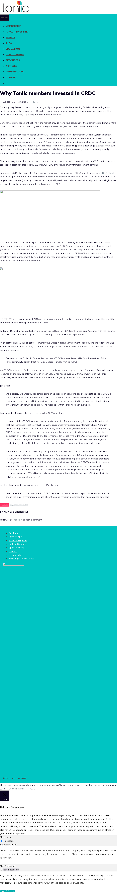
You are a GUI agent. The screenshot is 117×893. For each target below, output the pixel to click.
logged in (17, 519)
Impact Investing (17, 31)
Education (13, 48)
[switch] (1, 869)
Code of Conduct (17, 543)
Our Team (13, 533)
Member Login (15, 71)
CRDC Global (107, 173)
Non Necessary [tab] (8, 865)
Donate (11, 77)
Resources (13, 60)
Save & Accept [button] (7, 891)
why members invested (19, 505)
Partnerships (15, 536)
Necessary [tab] (5, 837)
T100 (9, 43)
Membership (13, 26)
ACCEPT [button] (33, 788)
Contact (13, 551)
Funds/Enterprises (18, 540)
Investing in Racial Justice (21, 558)
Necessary (8, 840)
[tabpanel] (58, 854)
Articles (11, 65)
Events (10, 37)
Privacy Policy (16, 554)
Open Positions (16, 547)
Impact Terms (15, 54)
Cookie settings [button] (17, 788)
